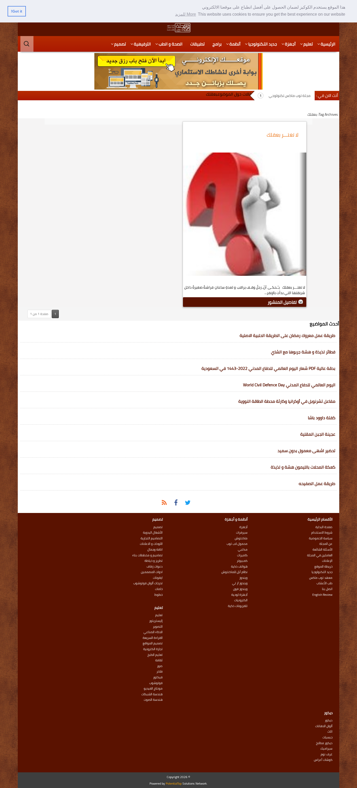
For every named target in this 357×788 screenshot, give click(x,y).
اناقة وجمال (155, 549)
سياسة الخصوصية (320, 538)
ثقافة (159, 660)
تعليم (308, 44)
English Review (322, 594)
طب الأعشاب (324, 583)
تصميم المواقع (153, 643)
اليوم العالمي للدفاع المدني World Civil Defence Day (289, 385)
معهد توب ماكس (320, 577)
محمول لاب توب (237, 543)
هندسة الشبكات (152, 694)
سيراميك (326, 748)
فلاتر (160, 671)
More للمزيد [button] (185, 14)
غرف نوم (326, 754)
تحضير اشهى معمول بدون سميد (306, 450)
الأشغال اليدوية (153, 532)
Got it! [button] (16, 11)
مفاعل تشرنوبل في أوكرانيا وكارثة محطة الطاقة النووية (286, 401)
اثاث (329, 731)
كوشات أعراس (323, 759)
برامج (217, 44)
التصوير (158, 626)
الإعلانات (327, 560)
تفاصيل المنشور (283, 302)
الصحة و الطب (170, 44)
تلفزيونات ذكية (237, 606)
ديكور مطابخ (324, 743)
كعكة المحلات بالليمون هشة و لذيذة (303, 467)
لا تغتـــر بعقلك (282, 134)
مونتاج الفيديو (153, 688)
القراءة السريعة (153, 637)
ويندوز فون (240, 589)
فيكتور (158, 677)
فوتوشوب (156, 683)
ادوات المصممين (152, 572)
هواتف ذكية (239, 566)
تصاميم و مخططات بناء (147, 555)
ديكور (328, 720)
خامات (159, 589)
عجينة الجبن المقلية (317, 434)
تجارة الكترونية (153, 649)
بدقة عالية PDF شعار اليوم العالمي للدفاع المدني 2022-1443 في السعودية (268, 368)
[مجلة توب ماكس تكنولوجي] (178, 27)
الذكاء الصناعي (153, 632)
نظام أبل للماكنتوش (234, 572)
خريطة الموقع (323, 566)
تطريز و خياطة (154, 560)
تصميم (120, 44)
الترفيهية (142, 44)
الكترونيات (240, 600)
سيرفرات (241, 532)
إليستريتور (156, 620)
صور (160, 666)
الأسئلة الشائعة (322, 549)
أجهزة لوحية (239, 594)
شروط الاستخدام (321, 532)
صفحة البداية (323, 527)
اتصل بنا (327, 589)
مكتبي (242, 549)
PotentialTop (174, 783)
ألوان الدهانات (323, 726)
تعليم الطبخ (155, 654)
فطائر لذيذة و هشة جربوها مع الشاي (303, 352)
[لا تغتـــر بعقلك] (244, 215)
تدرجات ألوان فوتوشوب (148, 583)
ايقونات (158, 577)
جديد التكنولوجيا (262, 44)
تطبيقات (197, 44)
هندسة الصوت (153, 699)
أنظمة (234, 44)
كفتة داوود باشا (321, 418)
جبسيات (327, 737)
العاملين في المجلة (319, 555)
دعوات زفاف (155, 566)
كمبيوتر (242, 560)
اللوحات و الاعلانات (151, 543)
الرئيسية (328, 44)
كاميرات (242, 555)
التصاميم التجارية (152, 538)
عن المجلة (325, 543)
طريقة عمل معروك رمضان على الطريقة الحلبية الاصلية (287, 335)
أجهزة (290, 44)
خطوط (158, 594)
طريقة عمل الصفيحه (317, 483)
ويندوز (243, 577)
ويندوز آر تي (239, 583)
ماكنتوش (241, 538)
